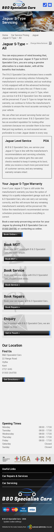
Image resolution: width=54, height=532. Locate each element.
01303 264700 (9, 228)
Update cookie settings (12, 522)
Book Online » (10, 234)
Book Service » (12, 284)
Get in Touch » (12, 333)
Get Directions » (11, 379)
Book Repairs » (12, 307)
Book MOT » (11, 258)
